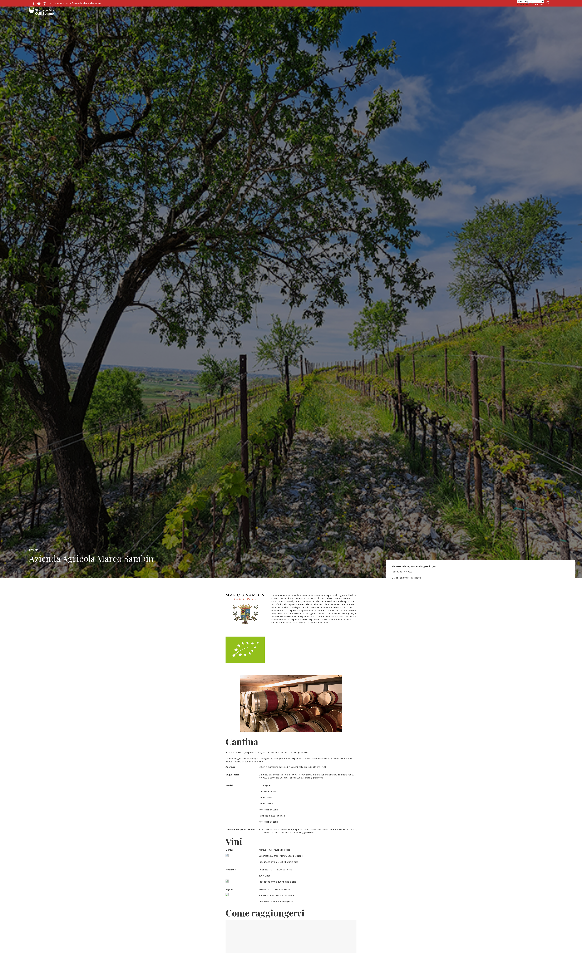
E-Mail (395, 577)
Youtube (38, 3)
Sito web (404, 577)
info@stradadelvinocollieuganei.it (85, 3)
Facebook (33, 3)
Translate (538, 4)
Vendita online (266, 803)
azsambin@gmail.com (312, 777)
